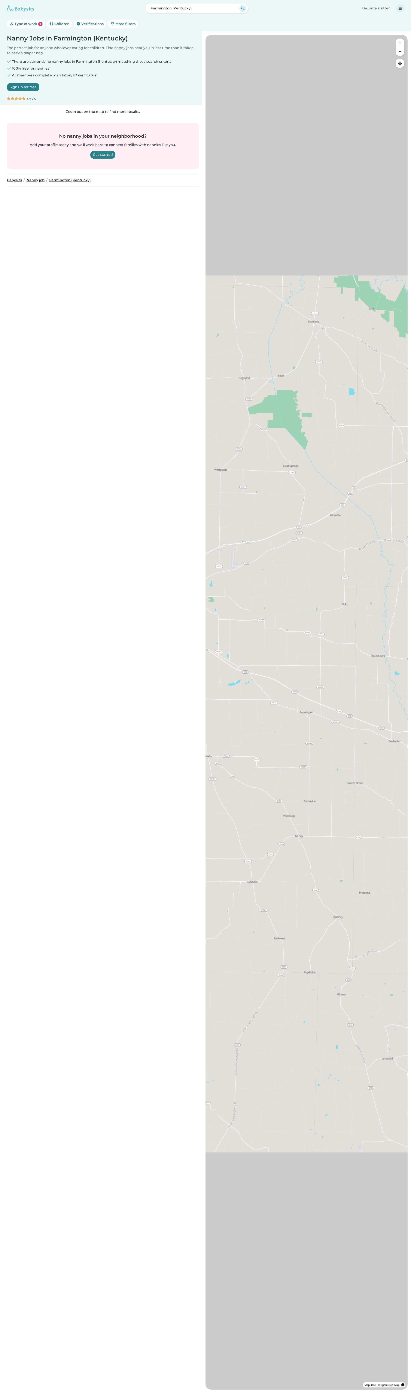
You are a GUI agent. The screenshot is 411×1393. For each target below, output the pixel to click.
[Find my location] (400, 63)
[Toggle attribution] (402, 1384)
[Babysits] (20, 8)
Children (62, 24)
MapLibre (370, 1385)
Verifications (92, 24)
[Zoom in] (400, 43)
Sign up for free (23, 87)
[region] (307, 712)
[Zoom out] (400, 51)
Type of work (27, 24)
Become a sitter (376, 8)
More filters (125, 24)
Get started (103, 155)
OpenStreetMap (389, 1385)
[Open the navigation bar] (400, 8)
